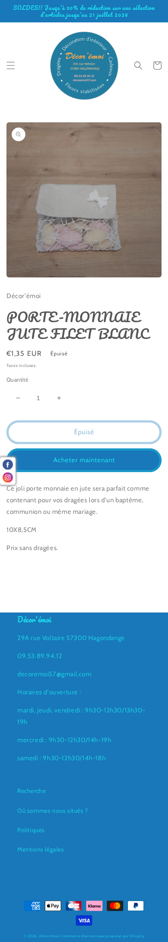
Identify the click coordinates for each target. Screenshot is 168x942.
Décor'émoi (49, 936)
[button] (10, 65)
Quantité (17, 379)
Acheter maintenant (84, 460)
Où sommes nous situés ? (52, 811)
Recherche (31, 791)
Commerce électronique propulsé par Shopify (102, 936)
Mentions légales (40, 849)
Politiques (31, 830)
